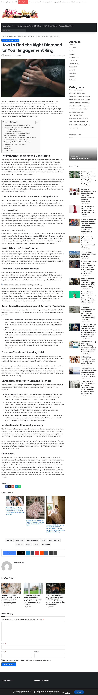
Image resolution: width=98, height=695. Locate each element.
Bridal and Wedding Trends (15, 36)
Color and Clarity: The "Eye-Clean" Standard (19, 133)
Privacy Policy (52, 26)
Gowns (19, 544)
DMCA (45, 26)
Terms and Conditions (66, 26)
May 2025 (72, 76)
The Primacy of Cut (11, 129)
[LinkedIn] (28, 553)
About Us (10, 26)
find (43, 540)
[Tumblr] (32, 553)
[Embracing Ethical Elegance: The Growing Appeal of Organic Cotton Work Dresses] (74, 209)
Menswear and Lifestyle (76, 115)
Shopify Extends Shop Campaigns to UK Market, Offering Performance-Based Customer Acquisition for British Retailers (89, 347)
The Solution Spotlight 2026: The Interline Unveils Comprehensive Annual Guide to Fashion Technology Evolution (88, 313)
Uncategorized (73, 128)
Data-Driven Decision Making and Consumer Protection (21, 137)
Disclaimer (37, 26)
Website (36, 652)
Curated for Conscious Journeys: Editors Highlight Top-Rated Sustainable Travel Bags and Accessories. (88, 195)
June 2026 (72, 48)
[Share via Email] (51, 553)
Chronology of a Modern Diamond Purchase (17, 142)
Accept (79, 692)
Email (3, 652)
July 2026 (72, 44)
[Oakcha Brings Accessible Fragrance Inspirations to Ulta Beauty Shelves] (74, 359)
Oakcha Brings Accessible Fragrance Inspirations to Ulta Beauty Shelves (88, 360)
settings (67, 693)
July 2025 (72, 70)
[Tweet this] (9, 486)
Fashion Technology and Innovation (79, 102)
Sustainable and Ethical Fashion (78, 121)
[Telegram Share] (16, 486)
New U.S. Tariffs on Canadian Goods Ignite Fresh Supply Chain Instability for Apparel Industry (88, 283)
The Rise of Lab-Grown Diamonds (14, 135)
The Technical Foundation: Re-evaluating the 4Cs (19, 127)
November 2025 (74, 57)
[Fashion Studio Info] (20, 13)
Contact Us (18, 26)
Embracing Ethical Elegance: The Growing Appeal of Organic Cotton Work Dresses (88, 210)
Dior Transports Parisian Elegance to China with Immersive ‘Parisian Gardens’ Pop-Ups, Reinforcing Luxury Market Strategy (88, 178)
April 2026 (72, 54)
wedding (46, 544)
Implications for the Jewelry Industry (15, 144)
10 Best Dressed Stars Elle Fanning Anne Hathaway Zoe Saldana (85, 155)
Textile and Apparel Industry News (79, 125)
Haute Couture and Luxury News (79, 106)
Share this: (7, 148)
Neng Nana (8, 55)
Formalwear (54, 540)
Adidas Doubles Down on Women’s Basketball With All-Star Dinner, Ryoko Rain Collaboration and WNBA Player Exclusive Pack (89, 267)
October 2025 (73, 60)
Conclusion (7, 146)
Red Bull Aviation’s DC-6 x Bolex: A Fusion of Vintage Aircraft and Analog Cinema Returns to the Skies (89, 372)
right (29, 544)
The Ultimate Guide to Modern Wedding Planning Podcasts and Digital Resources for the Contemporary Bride (10, 599)
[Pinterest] (37, 553)
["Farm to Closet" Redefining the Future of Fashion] (74, 254)
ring (36, 544)
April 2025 (72, 79)
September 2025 (74, 63)
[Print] (55, 553)
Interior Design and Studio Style (78, 109)
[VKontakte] (46, 553)
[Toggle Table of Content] (36, 122)
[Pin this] (12, 486)
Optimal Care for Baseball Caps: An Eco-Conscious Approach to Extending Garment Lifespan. (88, 242)
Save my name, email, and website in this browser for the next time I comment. (27, 660)
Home (4, 26)
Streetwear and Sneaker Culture (79, 118)
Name (3, 644)
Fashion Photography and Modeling (79, 99)
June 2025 (72, 73)
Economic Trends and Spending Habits (16, 140)
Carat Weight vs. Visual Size (14, 131)
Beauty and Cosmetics (75, 90)
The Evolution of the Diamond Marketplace (17, 125)
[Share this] (6, 486)
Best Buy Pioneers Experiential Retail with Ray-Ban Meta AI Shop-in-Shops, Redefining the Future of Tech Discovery (88, 297)
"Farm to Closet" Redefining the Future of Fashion (88, 254)
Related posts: (9, 150)
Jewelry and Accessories (76, 112)
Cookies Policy (28, 26)
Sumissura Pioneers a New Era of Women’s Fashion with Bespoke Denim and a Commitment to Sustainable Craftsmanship (88, 226)
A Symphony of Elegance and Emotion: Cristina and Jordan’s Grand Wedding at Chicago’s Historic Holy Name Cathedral (15, 510)
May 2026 (72, 51)
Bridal (10, 540)
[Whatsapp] (19, 486)
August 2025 (73, 67)
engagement (33, 540)
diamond (20, 540)
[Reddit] (42, 553)
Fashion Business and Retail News (79, 96)
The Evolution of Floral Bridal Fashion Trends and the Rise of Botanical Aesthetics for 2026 (35, 523)
